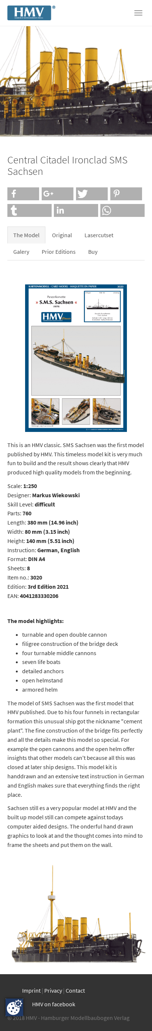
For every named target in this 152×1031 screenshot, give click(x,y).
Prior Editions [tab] (59, 251)
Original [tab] (62, 235)
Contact (75, 990)
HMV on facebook (53, 1004)
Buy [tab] (92, 251)
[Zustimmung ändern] (14, 1007)
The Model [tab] (26, 235)
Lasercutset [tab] (98, 235)
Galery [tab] (21, 251)
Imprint (31, 990)
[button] (23, 193)
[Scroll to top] (136, 1015)
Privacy (53, 990)
